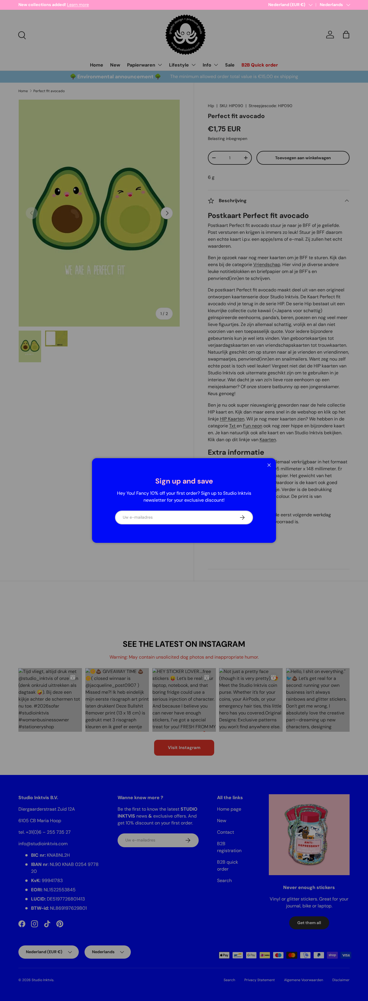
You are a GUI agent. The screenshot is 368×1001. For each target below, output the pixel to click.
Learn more (78, 4)
